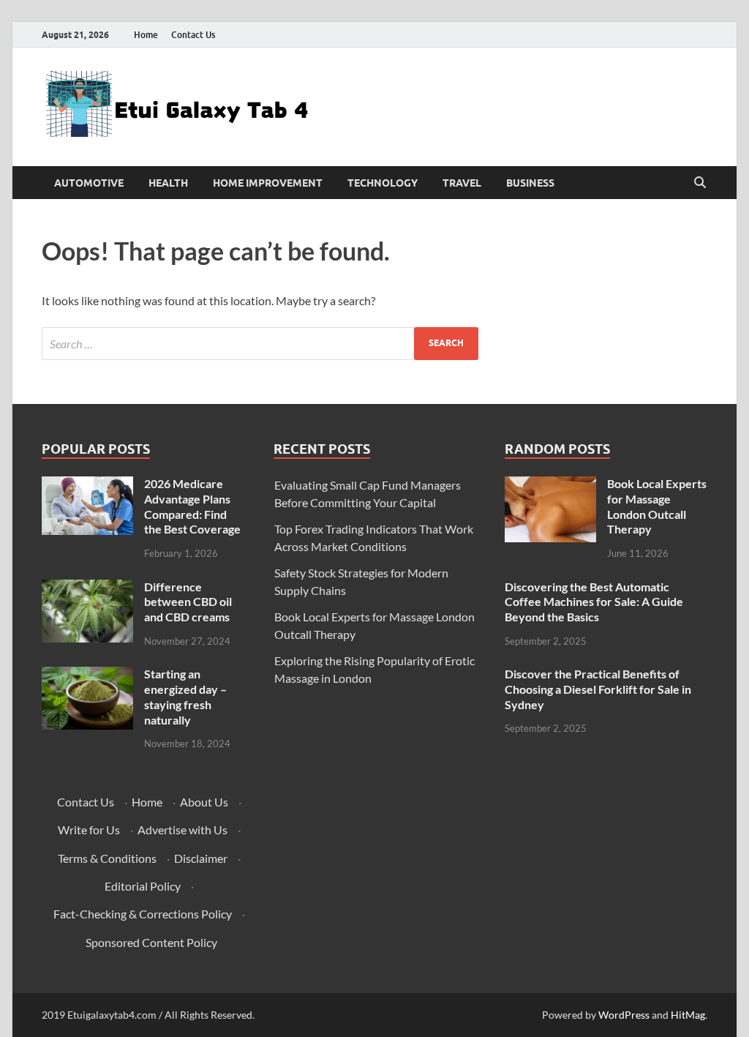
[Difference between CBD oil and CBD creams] (87, 588)
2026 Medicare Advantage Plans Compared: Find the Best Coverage (192, 506)
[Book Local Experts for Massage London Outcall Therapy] (550, 485)
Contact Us (193, 34)
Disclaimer (200, 858)
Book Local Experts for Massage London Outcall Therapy (657, 506)
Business (530, 183)
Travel (462, 183)
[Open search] (700, 183)
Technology (382, 183)
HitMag (688, 1014)
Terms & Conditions (107, 858)
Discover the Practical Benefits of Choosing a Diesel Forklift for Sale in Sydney (598, 689)
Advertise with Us (182, 829)
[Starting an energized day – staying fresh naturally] (87, 675)
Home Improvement (268, 183)
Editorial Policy (143, 886)
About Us (204, 802)
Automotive (89, 183)
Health (168, 183)
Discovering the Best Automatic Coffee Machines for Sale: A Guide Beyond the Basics (594, 602)
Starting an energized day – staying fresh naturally (185, 696)
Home (146, 34)
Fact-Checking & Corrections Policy (142, 914)
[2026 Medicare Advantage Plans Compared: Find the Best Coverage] (87, 485)
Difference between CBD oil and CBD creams (188, 602)
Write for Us (89, 829)
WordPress (624, 1014)
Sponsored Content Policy (151, 942)
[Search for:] (260, 343)
